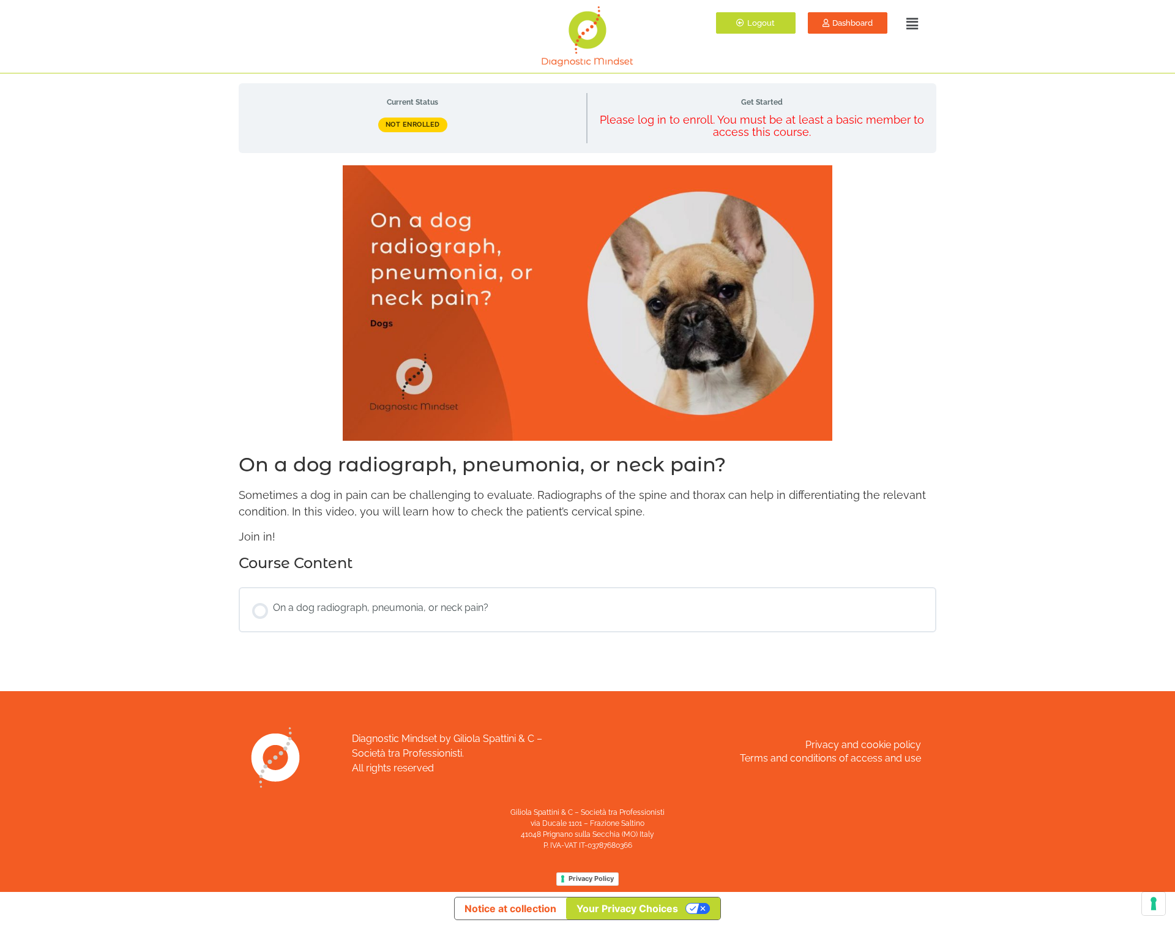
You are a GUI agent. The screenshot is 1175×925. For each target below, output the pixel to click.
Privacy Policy (591, 878)
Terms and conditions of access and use (830, 758)
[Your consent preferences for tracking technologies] (1153, 903)
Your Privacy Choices (627, 908)
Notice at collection (510, 908)
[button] (911, 23)
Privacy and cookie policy (863, 745)
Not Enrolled (413, 125)
